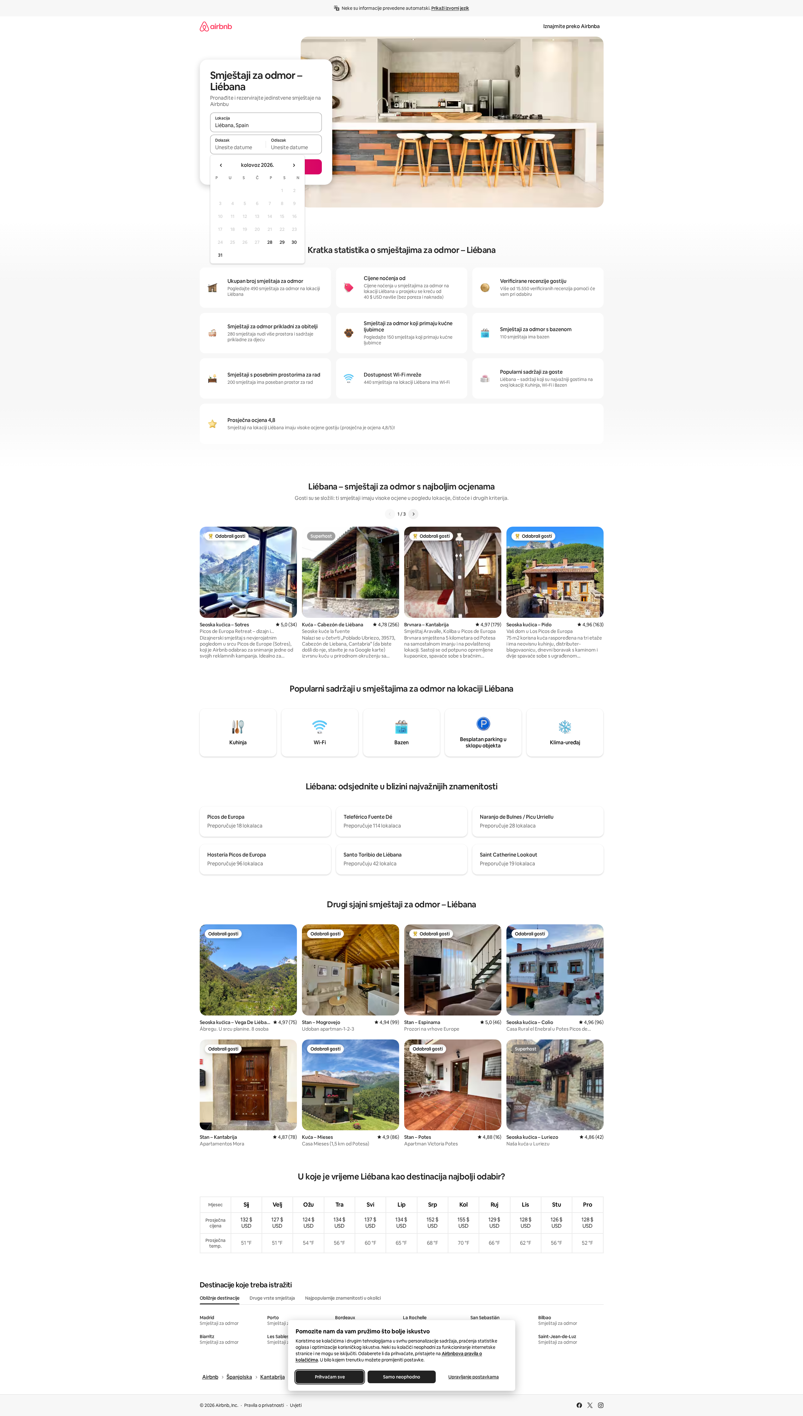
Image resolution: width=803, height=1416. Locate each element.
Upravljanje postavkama (473, 1377)
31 (220, 255)
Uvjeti (296, 1405)
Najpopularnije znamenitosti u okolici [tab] (343, 1298)
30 (294, 242)
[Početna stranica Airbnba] (216, 26)
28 (269, 242)
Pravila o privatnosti (264, 1405)
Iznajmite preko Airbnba (571, 26)
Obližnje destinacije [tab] (219, 1298)
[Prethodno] (390, 514)
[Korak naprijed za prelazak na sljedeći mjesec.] (294, 165)
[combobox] (266, 125)
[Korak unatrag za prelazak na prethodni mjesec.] (221, 165)
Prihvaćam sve (330, 1377)
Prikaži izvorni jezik (450, 8)
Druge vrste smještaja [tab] (272, 1298)
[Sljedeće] (413, 514)
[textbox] (238, 147)
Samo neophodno (401, 1377)
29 (282, 242)
